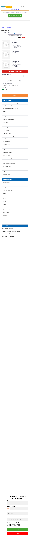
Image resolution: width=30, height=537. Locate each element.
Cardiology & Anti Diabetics (8, 119)
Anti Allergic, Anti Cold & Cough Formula (11, 105)
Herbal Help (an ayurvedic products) (10, 136)
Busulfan (4, 220)
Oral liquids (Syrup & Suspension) (9, 149)
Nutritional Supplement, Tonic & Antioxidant (11, 147)
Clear (23, 37)
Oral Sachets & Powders (7, 152)
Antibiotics (5, 111)
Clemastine (5, 193)
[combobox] (15, 12)
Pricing (3, 6)
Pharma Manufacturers (8, 234)
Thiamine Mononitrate (7, 209)
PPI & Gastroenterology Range (9, 163)
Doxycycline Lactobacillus (8, 190)
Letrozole (5, 215)
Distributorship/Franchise (14, 524)
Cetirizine (5, 187)
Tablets (4, 171)
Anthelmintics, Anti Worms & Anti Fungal (11, 103)
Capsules (4, 116)
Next (15, 95)
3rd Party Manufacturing (14, 525)
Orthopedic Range (6, 155)
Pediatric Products (6, 160)
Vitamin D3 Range (6, 174)
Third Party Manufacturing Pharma (11, 231)
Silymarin (4, 204)
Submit (17, 529)
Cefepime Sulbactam (7, 182)
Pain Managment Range (7, 158)
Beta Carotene (6, 212)
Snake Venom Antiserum (7, 185)
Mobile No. (4, 87)
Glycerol (4, 201)
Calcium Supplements (7, 114)
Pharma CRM (9, 6)
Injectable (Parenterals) (7, 138)
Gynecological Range (7, 133)
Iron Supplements (6, 141)
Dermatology (5, 125)
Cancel (17, 533)
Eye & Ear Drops (6, 130)
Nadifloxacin (5, 218)
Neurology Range (6, 144)
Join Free (17, 6)
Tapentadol (5, 196)
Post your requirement (15, 15)
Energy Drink (5, 127)
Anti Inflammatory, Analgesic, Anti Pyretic (11, 108)
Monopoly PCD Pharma (8, 236)
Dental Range (5, 122)
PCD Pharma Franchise (8, 228)
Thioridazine (5, 198)
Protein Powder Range (7, 166)
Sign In (22, 6)
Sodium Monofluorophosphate (9, 207)
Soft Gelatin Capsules (7, 169)
